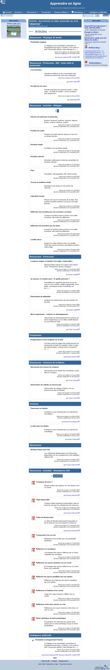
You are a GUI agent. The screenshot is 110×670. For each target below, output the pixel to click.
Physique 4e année (52, 37)
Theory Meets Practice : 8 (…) (94, 54)
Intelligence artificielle (98, 12)
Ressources (32, 12)
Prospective (46, 12)
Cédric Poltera (73, 81)
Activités (47, 105)
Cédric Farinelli (73, 329)
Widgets (57, 105)
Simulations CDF (61, 470)
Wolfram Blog (93, 48)
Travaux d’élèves (61, 12)
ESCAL (103, 668)
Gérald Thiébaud (72, 439)
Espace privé (63, 661)
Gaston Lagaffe (73, 274)
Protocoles (48, 63)
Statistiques (79, 12)
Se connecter (7, 15)
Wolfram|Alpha (95, 63)
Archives (18, 12)
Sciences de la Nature (53, 362)
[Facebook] (54, 658)
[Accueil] (3, 4)
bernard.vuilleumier (63, 57)
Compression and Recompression (95, 56)
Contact (54, 661)
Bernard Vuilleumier (50, 655)
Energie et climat (91, 32)
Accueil (8, 12)
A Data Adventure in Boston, (93, 58)
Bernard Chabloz (64, 655)
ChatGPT (75, 57)
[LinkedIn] (56, 658)
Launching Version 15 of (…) (93, 51)
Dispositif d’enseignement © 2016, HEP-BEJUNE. (96, 27)
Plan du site (46, 661)
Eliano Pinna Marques (71, 421)
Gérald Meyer (74, 99)
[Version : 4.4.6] (106, 667)
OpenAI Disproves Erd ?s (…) (94, 52)
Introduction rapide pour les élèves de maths (95, 39)
